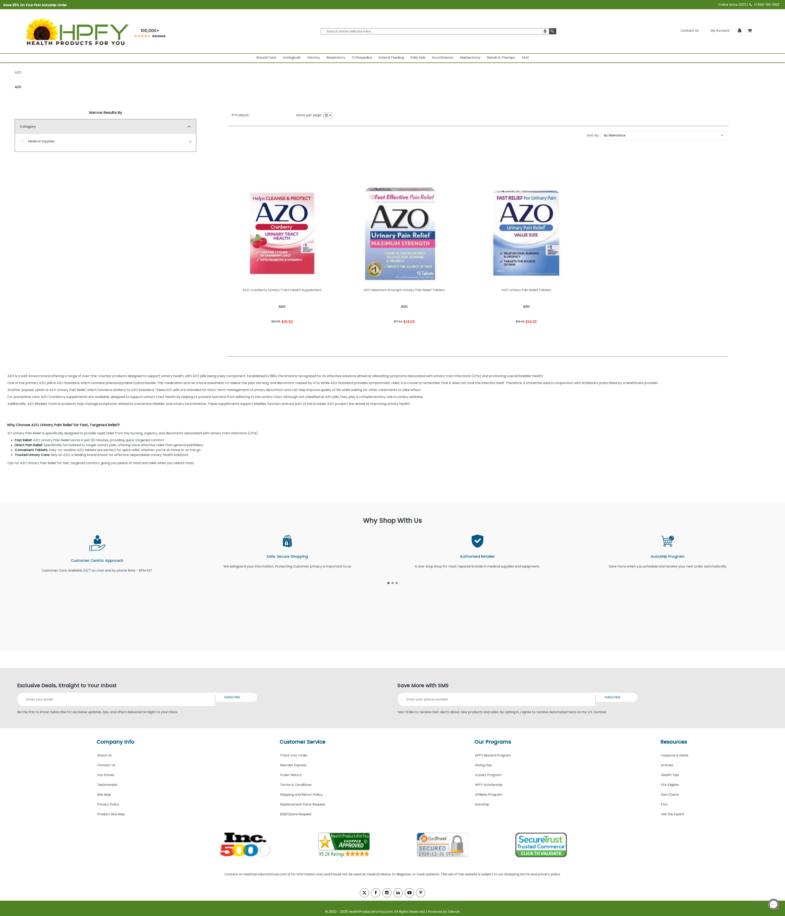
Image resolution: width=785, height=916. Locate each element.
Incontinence (442, 57)
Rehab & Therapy (501, 57)
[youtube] (409, 892)
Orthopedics (362, 57)
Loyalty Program (488, 775)
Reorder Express (293, 765)
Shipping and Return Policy (301, 794)
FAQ (664, 804)
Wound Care (266, 57)
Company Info (115, 741)
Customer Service (302, 741)
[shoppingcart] (750, 30)
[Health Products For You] (76, 31)
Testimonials (107, 784)
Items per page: (309, 115)
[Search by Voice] (545, 31)
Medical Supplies (41, 141)
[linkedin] (398, 892)
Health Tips (670, 775)
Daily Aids (417, 57)
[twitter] (364, 892)
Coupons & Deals (674, 755)
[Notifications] (739, 30)
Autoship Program (667, 556)
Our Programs (492, 741)
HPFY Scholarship (488, 784)
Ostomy (313, 57)
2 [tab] (392, 583)
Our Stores (105, 775)
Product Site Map (111, 814)
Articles (667, 765)
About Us (104, 755)
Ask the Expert (672, 814)
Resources (674, 741)
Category (28, 126)
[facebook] (375, 892)
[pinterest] (420, 892)
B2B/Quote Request (296, 814)
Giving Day (483, 765)
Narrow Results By (105, 112)
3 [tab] (397, 583)
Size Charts (670, 794)
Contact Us (690, 30)
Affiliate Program (488, 794)
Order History (291, 775)
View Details (309, 334)
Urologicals (292, 57)
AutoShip (482, 804)
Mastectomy (470, 57)
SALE (525, 57)
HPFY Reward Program (493, 755)
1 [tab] (388, 583)
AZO (18, 87)
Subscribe (232, 697)
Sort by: (593, 135)
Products (240, 115)
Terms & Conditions (296, 784)
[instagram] (386, 892)
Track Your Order (294, 755)
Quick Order (255, 334)
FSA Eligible (670, 784)
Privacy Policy (108, 804)
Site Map (104, 794)
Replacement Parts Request (302, 804)
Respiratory (335, 57)
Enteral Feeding (391, 57)
